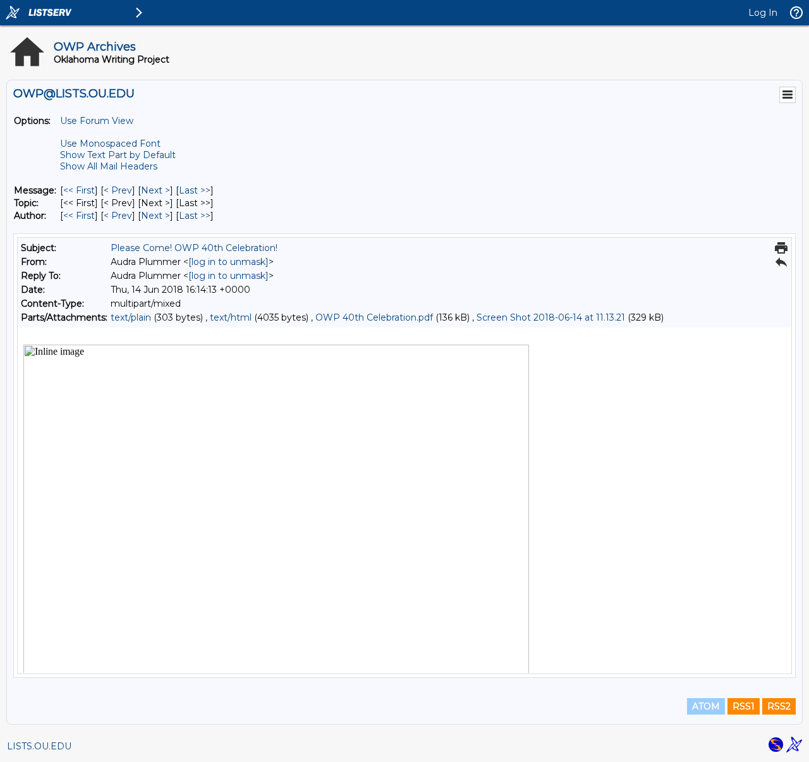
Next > (155, 190)
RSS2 (779, 706)
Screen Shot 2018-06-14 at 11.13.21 (551, 317)
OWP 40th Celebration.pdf (374, 317)
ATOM (706, 706)
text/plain (131, 317)
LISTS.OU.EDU (39, 746)
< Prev (118, 190)
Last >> (194, 190)
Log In (762, 12)
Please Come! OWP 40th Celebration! (194, 248)
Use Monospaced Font (110, 143)
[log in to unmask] (228, 261)
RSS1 (744, 706)
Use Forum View (96, 120)
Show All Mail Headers (108, 166)
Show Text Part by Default (118, 155)
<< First (79, 190)
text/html (231, 317)
